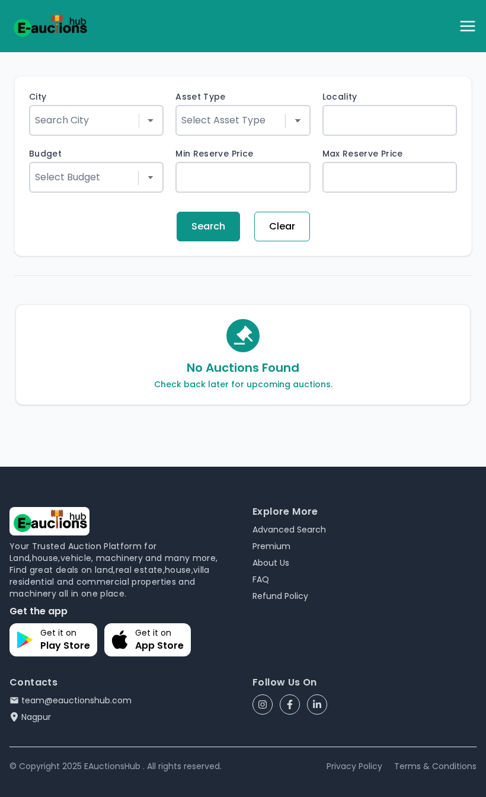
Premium (271, 546)
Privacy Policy (354, 766)
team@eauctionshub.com (76, 700)
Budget (45, 154)
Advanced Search (289, 529)
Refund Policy (280, 596)
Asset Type (200, 97)
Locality (339, 97)
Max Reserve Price (362, 154)
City (37, 97)
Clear (282, 226)
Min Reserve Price (214, 154)
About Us (270, 563)
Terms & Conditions (435, 766)
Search (208, 226)
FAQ (260, 579)
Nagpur (36, 717)
